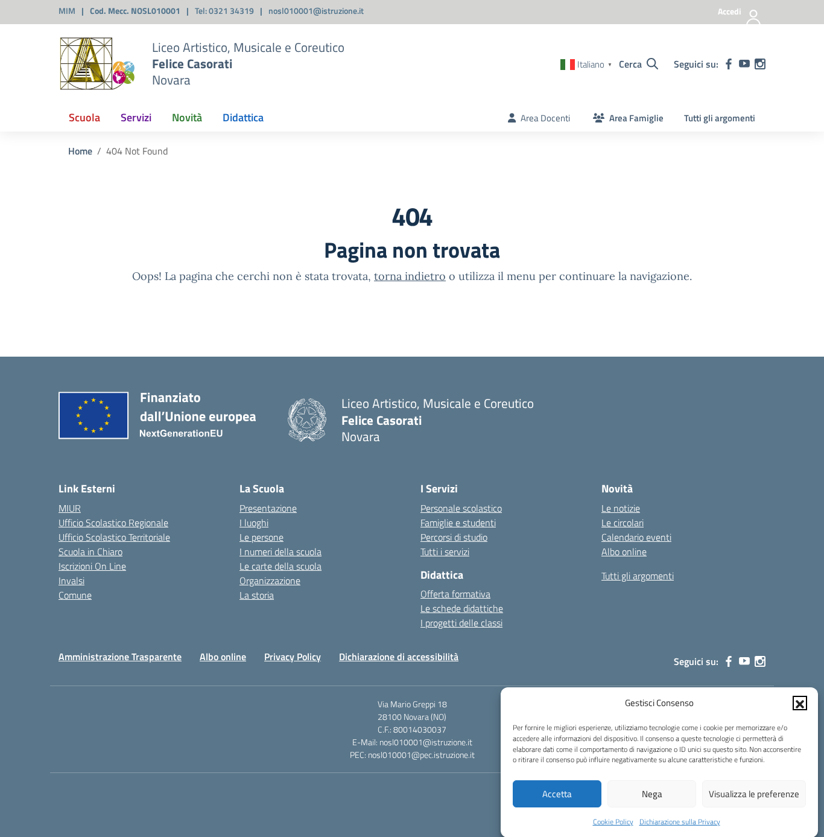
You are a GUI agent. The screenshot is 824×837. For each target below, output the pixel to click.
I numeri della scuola (280, 551)
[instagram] (760, 64)
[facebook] (728, 64)
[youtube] (744, 64)
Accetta (557, 794)
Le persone (261, 537)
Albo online (624, 551)
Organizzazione (269, 580)
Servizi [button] (136, 117)
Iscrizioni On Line (92, 566)
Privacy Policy (292, 656)
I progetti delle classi (461, 623)
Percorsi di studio (453, 537)
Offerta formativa (455, 594)
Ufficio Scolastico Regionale (113, 522)
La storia (256, 595)
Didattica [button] (243, 117)
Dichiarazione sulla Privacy (679, 821)
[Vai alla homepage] (98, 63)
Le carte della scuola (280, 566)
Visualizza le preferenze (754, 794)
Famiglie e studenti (458, 522)
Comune (75, 595)
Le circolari (622, 522)
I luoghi (253, 522)
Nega (652, 794)
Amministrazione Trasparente (120, 656)
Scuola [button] (84, 117)
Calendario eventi (636, 537)
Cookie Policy (613, 821)
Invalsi (71, 580)
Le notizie (620, 508)
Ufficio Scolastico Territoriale (114, 537)
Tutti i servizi (444, 551)
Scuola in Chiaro (90, 551)
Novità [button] (187, 117)
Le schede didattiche (461, 608)
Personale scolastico (461, 508)
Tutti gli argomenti (719, 118)
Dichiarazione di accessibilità (398, 656)
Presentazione (268, 508)
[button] (800, 703)
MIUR (70, 508)
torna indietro (410, 276)
